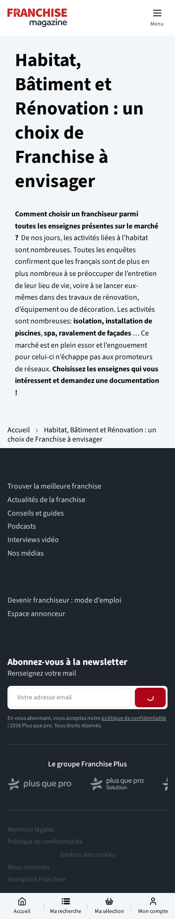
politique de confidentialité (133, 757)
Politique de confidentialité (45, 880)
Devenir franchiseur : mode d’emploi (64, 600)
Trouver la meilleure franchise (54, 486)
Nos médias (25, 553)
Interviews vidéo (33, 540)
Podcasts (21, 526)
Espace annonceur (36, 614)
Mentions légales (30, 868)
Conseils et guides (35, 513)
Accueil (18, 430)
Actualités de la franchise (46, 500)
